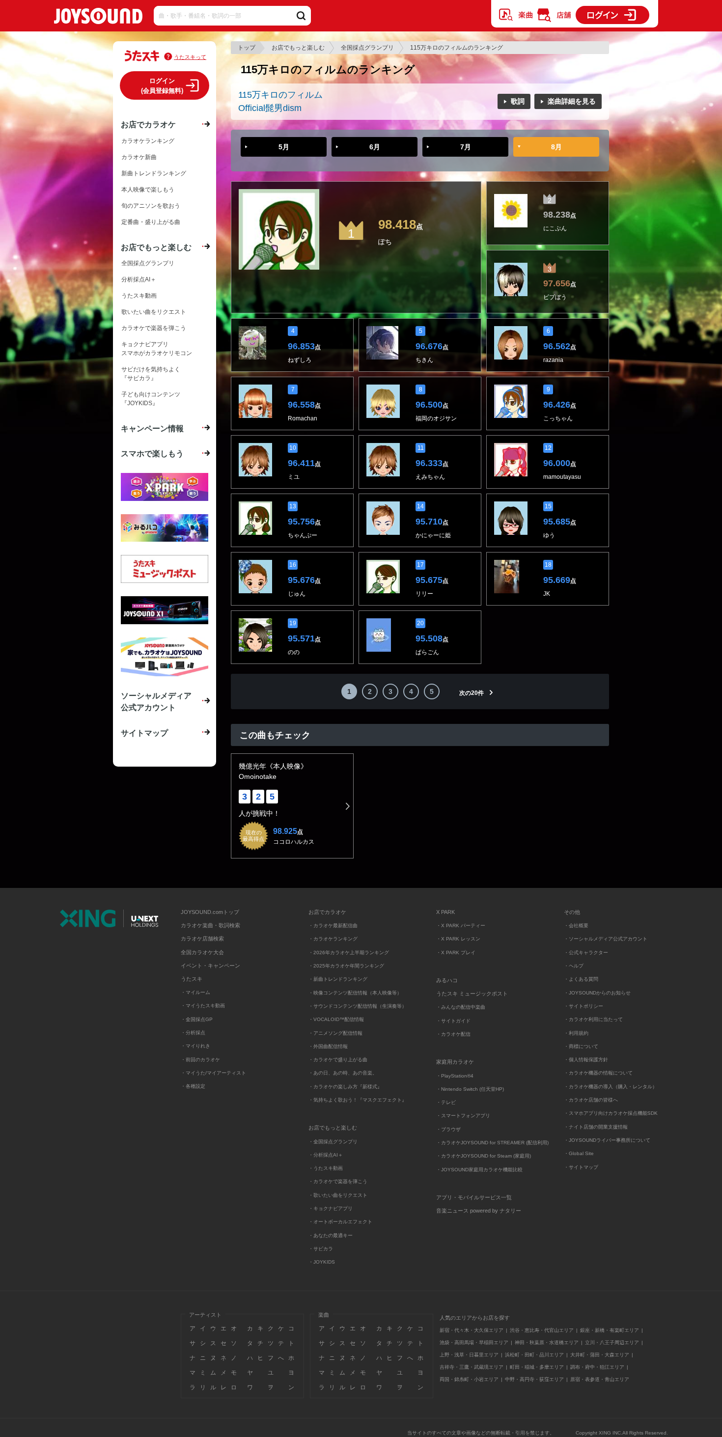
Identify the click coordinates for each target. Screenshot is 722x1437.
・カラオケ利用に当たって (593, 1019)
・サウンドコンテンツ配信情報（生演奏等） (357, 1006)
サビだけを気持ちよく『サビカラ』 (150, 374)
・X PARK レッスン (458, 938)
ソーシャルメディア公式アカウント (156, 701)
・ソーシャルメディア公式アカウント (605, 938)
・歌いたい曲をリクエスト (337, 1195)
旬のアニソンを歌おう (150, 205)
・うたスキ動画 (325, 1168)
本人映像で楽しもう (147, 189)
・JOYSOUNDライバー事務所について (607, 1140)
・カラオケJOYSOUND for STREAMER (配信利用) (492, 1142)
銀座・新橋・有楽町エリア (609, 1330)
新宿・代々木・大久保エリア (471, 1330)
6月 (374, 147)
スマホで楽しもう (152, 453)
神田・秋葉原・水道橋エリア (547, 1342)
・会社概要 (576, 925)
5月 (283, 147)
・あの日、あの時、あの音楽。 (342, 1073)
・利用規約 (576, 1033)
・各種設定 (193, 1086)
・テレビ (446, 1102)
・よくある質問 (582, 979)
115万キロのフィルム (280, 95)
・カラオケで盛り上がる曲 (337, 1059)
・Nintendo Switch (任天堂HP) (470, 1089)
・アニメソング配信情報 (335, 1033)
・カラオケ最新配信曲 (333, 925)
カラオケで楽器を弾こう (153, 328)
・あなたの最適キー (330, 1235)
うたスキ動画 (139, 295)
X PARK (445, 912)
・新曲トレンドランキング (337, 979)
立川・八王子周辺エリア (612, 1342)
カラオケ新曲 (139, 157)
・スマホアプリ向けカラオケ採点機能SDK (611, 1113)
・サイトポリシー (583, 1006)
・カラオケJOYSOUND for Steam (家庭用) (483, 1156)
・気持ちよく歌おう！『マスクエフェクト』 (357, 1100)
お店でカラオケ (148, 124)
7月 (465, 147)
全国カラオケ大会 (202, 952)
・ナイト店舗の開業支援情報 (596, 1127)
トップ (246, 47)
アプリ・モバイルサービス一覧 (474, 1197)
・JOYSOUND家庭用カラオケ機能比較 (479, 1169)
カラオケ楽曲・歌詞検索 (210, 925)
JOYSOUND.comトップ (210, 912)
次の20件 (471, 693)
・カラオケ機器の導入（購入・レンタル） (610, 1086)
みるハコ (447, 980)
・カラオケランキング (333, 938)
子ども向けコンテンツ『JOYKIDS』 (150, 399)
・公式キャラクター (586, 952)
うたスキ (191, 979)
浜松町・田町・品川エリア (534, 1354)
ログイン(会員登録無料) (162, 85)
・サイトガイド (453, 1020)
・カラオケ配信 (453, 1034)
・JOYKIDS (321, 1262)
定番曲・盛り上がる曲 (150, 222)
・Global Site (579, 1153)
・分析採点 (193, 1032)
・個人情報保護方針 (586, 1059)
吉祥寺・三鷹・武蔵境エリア (471, 1367)
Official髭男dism (270, 108)
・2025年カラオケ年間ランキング (346, 965)
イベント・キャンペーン (210, 965)
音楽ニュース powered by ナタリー (478, 1211)
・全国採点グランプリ (333, 1141)
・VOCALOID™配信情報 (336, 1019)
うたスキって (190, 57)
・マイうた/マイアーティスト (213, 1073)
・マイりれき (195, 1046)
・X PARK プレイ (455, 952)
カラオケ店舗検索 (202, 938)
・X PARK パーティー (460, 925)
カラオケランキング (147, 141)
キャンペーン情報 (152, 428)
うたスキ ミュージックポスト (472, 993)
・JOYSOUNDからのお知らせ (597, 992)
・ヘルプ (573, 965)
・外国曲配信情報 (328, 1046)
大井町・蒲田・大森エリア (599, 1354)
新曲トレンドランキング (153, 173)
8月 (556, 147)
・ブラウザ (448, 1129)
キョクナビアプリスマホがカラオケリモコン (156, 349)
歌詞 (518, 101)
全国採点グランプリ (367, 47)
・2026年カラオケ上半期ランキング (348, 952)
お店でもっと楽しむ (298, 47)
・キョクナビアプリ (330, 1208)
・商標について (581, 1046)
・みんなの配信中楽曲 (460, 1007)
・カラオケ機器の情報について (598, 1073)
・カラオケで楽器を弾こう (337, 1181)
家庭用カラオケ (455, 1062)
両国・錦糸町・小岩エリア (469, 1379)
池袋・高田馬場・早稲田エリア (474, 1342)
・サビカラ (320, 1248)
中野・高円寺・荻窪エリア (534, 1379)
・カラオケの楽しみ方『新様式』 (345, 1086)
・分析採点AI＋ (325, 1155)
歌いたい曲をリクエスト (153, 311)
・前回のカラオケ (200, 1059)
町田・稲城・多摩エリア (537, 1367)
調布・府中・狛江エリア (597, 1367)
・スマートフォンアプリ (463, 1115)
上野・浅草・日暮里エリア (469, 1354)
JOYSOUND (98, 18)
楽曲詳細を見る (572, 101)
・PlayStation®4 (454, 1075)
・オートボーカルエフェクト (340, 1221)
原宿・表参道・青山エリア (599, 1379)
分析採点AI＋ (138, 279)
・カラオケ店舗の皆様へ (591, 1100)
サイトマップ (144, 732)
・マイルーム (195, 992)
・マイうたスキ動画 (203, 1005)
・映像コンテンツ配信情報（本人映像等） (355, 992)
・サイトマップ (581, 1167)
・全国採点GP (197, 1019)
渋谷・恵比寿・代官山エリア (542, 1330)
